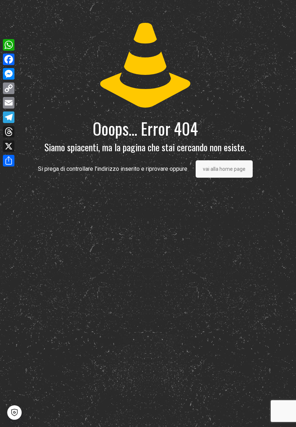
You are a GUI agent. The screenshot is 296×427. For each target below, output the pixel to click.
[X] (8, 146)
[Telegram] (8, 117)
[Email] (8, 103)
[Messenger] (8, 74)
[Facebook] (8, 59)
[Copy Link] (8, 88)
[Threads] (8, 131)
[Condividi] (8, 160)
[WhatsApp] (8, 45)
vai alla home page (224, 169)
